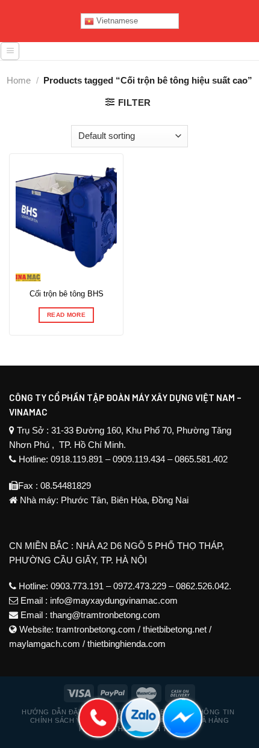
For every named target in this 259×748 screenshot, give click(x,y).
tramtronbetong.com (96, 629)
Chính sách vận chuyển (76, 720)
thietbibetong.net (175, 629)
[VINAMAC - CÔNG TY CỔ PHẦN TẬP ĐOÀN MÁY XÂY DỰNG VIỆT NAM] (140, 55)
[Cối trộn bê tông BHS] (66, 220)
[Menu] (10, 51)
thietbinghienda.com (126, 644)
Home (19, 80)
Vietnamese (116, 20)
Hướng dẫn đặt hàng (63, 712)
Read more (66, 314)
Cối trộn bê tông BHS (67, 293)
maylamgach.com (44, 644)
